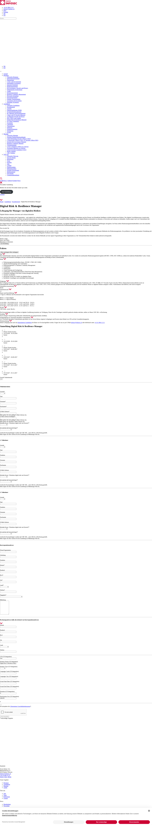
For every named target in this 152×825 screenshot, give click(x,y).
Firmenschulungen (12, 129)
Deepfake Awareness (13, 102)
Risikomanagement (12, 86)
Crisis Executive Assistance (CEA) (16, 150)
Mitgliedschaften (11, 169)
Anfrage (9, 180)
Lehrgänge (10, 124)
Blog (5, 10)
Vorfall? (6, 74)
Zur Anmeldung (6, 192)
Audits (9, 91)
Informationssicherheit (13, 78)
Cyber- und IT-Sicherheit (14, 82)
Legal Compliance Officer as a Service (17, 146)
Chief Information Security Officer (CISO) (19, 138)
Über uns (6, 154)
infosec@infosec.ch (9, 9)
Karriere (9, 162)
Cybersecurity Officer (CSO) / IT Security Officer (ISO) (22, 140)
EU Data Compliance (13, 121)
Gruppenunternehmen (13, 175)
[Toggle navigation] (0, 71)
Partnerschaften (11, 167)
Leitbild (9, 165)
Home (1, 201)
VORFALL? (3, 180)
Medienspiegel (11, 172)
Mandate (6, 134)
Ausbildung (7, 104)
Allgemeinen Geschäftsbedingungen (20, 706)
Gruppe (6, 798)
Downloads (10, 173)
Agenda (9, 108)
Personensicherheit (12, 97)
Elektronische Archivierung (14, 89)
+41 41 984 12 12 (8, 7)
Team (8, 161)
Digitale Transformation (13, 99)
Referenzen (10, 159)
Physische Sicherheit (12, 96)
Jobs (8, 164)
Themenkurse (11, 126)
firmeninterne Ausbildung (25, 322)
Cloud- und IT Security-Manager (16, 115)
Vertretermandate (11, 145)
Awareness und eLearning (14, 100)
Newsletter (7, 806)
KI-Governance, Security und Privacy (17, 88)
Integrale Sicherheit (12, 85)
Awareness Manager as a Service (16, 148)
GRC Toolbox (11, 153)
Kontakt (6, 12)
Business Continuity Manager (15, 143)
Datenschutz (10, 80)
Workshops (10, 131)
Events (9, 132)
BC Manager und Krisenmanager (16, 113)
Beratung (6, 75)
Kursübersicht (11, 107)
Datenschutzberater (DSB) (14, 110)
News (18, 180)
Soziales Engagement (13, 170)
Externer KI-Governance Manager (16, 142)
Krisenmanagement (12, 93)
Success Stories (11, 157)
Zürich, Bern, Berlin (5, 777)
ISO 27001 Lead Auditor (14, 118)
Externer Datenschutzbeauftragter (16, 137)
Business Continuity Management (16, 94)
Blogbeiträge (7, 804)
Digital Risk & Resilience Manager (16, 119)
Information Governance (14, 83)
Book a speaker (11, 151)
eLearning (10, 123)
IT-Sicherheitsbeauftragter (14, 112)
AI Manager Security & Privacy (16, 116)
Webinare (9, 127)
